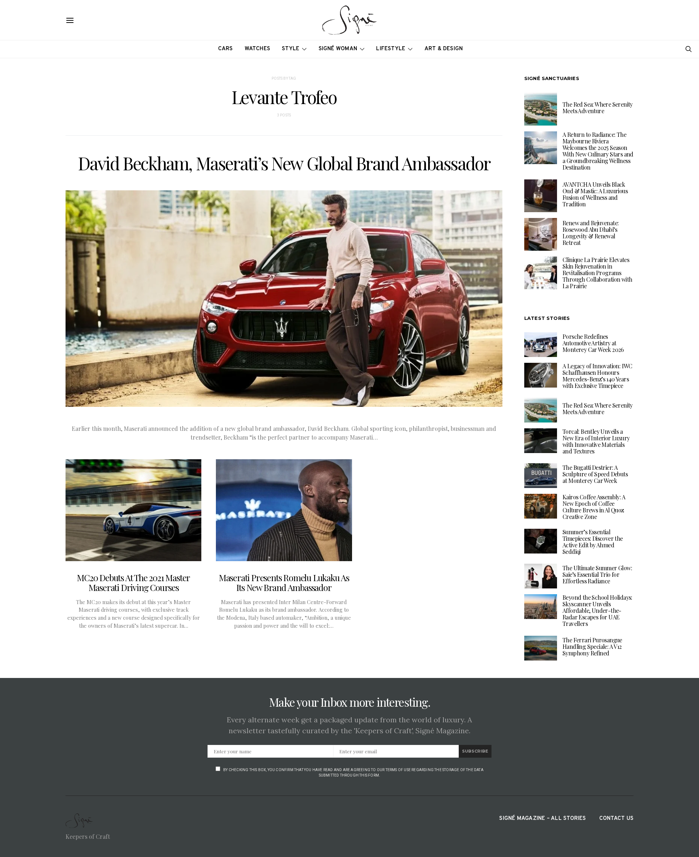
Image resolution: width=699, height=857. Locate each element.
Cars (225, 48)
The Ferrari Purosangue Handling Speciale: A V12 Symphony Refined (592, 646)
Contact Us (616, 818)
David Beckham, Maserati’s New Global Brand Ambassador (284, 163)
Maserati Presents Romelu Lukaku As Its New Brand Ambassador (284, 582)
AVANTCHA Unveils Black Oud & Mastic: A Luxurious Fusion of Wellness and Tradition (595, 194)
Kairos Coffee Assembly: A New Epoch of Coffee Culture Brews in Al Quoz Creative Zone (593, 506)
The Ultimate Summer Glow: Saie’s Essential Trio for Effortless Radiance (597, 574)
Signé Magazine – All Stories (542, 818)
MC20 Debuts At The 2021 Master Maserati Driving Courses (133, 582)
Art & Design (443, 48)
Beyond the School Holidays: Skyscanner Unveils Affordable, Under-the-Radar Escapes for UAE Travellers (597, 610)
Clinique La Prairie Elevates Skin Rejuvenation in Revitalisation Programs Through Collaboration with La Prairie (597, 273)
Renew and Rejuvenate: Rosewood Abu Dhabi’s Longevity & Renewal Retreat (590, 232)
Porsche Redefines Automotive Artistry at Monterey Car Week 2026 (593, 343)
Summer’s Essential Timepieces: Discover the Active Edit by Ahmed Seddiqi (592, 541)
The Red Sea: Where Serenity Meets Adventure (597, 107)
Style (290, 48)
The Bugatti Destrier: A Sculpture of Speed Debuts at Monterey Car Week (595, 474)
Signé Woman (338, 48)
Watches (257, 48)
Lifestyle (390, 48)
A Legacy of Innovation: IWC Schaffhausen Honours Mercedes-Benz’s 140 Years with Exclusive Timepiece (597, 375)
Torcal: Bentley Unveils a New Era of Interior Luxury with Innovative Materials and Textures (595, 441)
